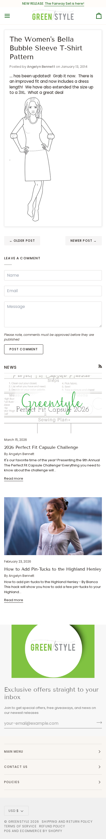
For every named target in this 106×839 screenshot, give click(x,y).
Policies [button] (12, 782)
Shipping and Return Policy (67, 821)
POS (7, 831)
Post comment (24, 349)
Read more (13, 478)
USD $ (13, 810)
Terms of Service (20, 826)
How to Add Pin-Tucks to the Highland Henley (52, 569)
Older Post (22, 240)
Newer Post (83, 240)
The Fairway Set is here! (64, 3)
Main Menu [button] (13, 751)
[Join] (97, 723)
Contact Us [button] (16, 767)
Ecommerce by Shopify (41, 831)
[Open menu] (12, 15)
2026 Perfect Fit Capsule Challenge (41, 447)
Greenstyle (18, 821)
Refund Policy (52, 826)
